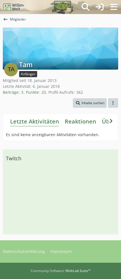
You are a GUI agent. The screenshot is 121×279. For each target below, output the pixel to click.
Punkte (32, 92)
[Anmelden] (99, 7)
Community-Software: (61, 270)
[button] (90, 103)
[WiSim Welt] (14, 7)
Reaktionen (80, 121)
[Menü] (113, 7)
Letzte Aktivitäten (34, 121)
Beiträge (11, 92)
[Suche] (85, 7)
